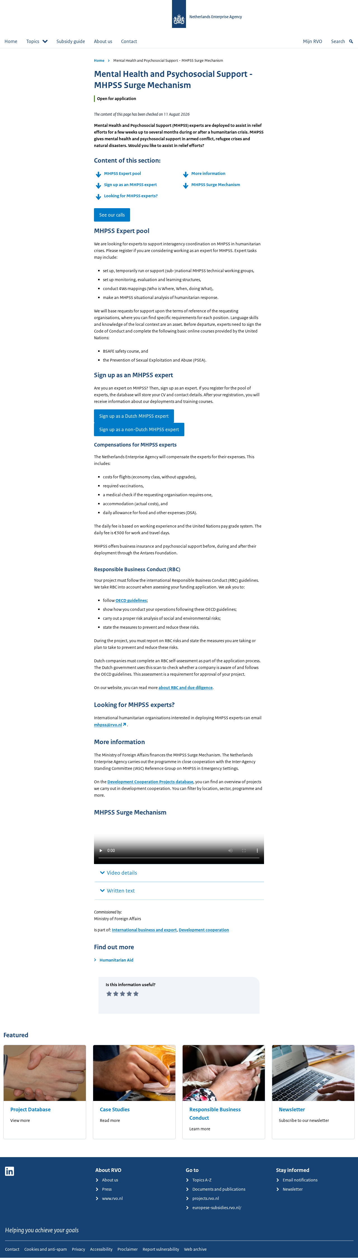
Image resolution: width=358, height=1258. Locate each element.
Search (338, 41)
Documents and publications (218, 1189)
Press (107, 1189)
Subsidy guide (70, 41)
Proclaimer (127, 1249)
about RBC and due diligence (186, 687)
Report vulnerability (161, 1249)
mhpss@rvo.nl (108, 724)
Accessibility (101, 1249)
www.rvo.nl (112, 1198)
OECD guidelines (131, 600)
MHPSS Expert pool (122, 173)
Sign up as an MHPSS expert (130, 184)
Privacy (78, 1249)
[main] (179, 602)
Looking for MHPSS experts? (131, 195)
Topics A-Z (201, 1180)
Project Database (30, 1109)
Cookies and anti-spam (45, 1249)
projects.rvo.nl (205, 1198)
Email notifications (300, 1180)
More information (208, 173)
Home (10, 41)
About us (103, 41)
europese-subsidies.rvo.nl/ (216, 1207)
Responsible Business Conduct (215, 1113)
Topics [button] (32, 41)
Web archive (195, 1249)
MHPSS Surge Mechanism (215, 184)
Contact (129, 41)
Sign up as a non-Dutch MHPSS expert (139, 429)
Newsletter (292, 1109)
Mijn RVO (312, 41)
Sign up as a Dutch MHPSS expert (134, 416)
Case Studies (115, 1109)
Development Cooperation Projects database (150, 781)
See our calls (112, 215)
